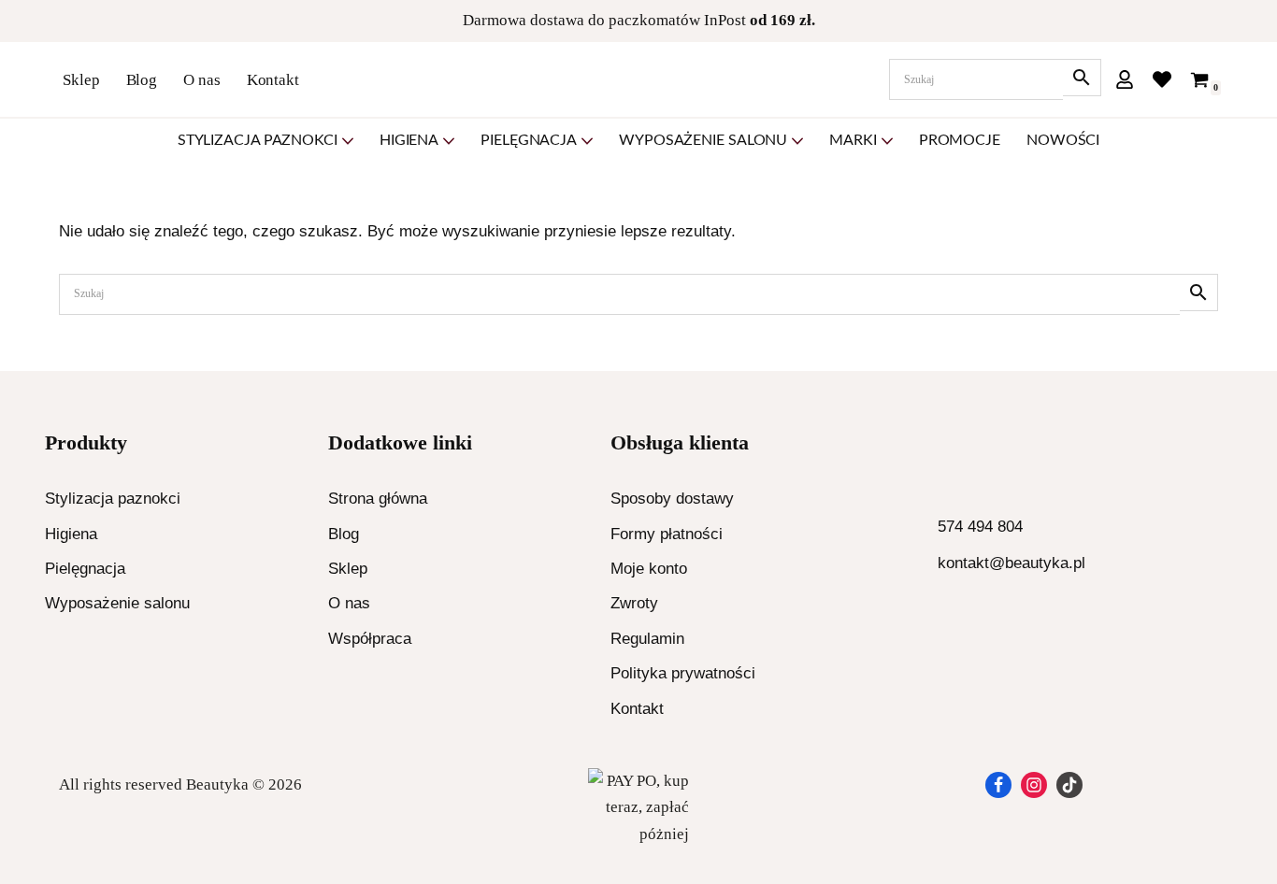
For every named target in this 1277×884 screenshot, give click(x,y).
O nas (202, 80)
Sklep (81, 80)
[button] (347, 141)
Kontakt (273, 80)
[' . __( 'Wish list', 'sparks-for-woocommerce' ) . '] (1162, 79)
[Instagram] (1034, 785)
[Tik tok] (1069, 785)
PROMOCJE (959, 140)
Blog (142, 80)
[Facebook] (998, 785)
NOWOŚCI (1062, 140)
